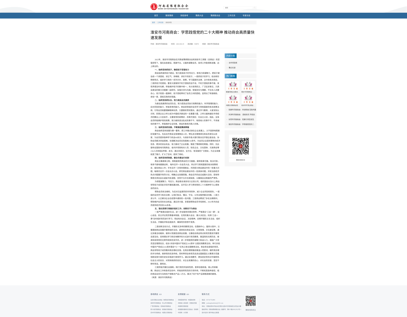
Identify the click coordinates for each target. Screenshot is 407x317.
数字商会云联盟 (214, 312)
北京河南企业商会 (156, 300)
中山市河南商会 (167, 303)
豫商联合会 (215, 16)
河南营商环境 (182, 300)
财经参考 (184, 16)
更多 (160, 294)
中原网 (180, 312)
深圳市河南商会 (156, 303)
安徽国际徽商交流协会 (185, 309)
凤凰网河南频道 (183, 306)
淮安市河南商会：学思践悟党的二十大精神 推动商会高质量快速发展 (254, 124)
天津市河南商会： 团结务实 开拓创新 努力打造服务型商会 (250, 114)
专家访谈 (246, 16)
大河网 (185, 312)
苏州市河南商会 (156, 312)
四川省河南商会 (156, 309)
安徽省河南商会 (167, 309)
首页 (156, 16)
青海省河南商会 (165, 306)
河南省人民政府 (183, 303)
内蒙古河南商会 (167, 312)
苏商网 (196, 309)
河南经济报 (193, 303)
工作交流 (231, 16)
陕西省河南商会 (168, 300)
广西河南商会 (155, 306)
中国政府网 (191, 300)
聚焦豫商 (169, 16)
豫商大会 (199, 16)
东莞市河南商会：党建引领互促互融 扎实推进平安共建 (249, 119)
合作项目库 (233, 63)
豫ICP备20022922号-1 (234, 309)
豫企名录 (232, 68)
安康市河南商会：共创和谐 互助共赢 (242, 110)
